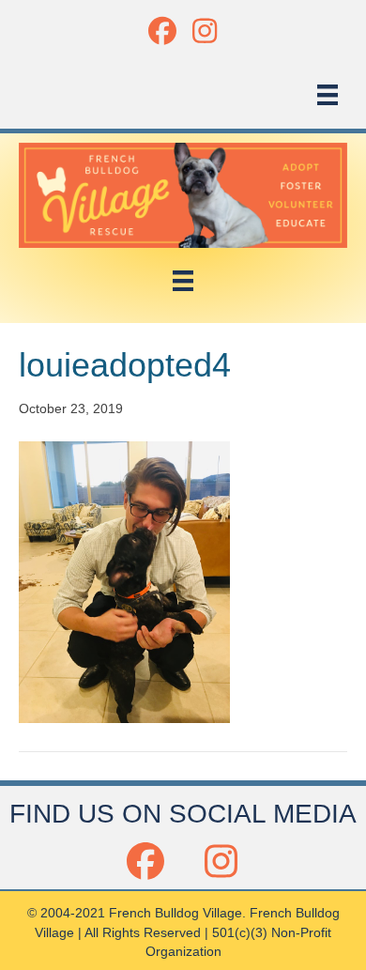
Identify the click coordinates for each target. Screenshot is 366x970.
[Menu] (327, 95)
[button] (162, 30)
